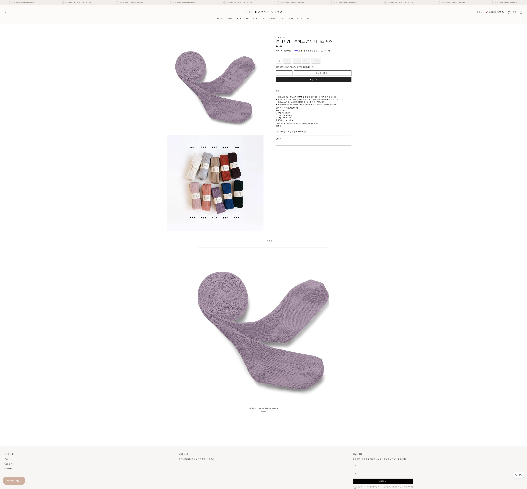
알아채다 (279, 139)
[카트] (521, 12)
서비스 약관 (403, 487)
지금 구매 (314, 80)
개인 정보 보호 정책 (391, 487)
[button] (229, 18)
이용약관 (8, 468)
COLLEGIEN (280, 37)
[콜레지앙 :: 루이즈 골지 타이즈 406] (263, 327)
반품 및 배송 (9, 464)
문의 (6, 459)
